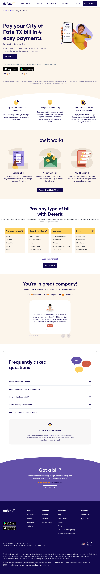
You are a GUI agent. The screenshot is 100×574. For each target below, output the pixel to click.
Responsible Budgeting (66, 530)
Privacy (60, 526)
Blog (59, 515)
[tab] (50, 382)
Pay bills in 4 (31, 515)
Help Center (52, 3)
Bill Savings (31, 522)
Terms (60, 522)
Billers (12, 11)
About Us (38, 3)
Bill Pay (29, 518)
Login (78, 3)
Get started (88, 3)
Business (65, 3)
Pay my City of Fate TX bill (49, 190)
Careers (45, 518)
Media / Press (47, 522)
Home (5, 11)
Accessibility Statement (66, 533)
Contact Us (85, 515)
